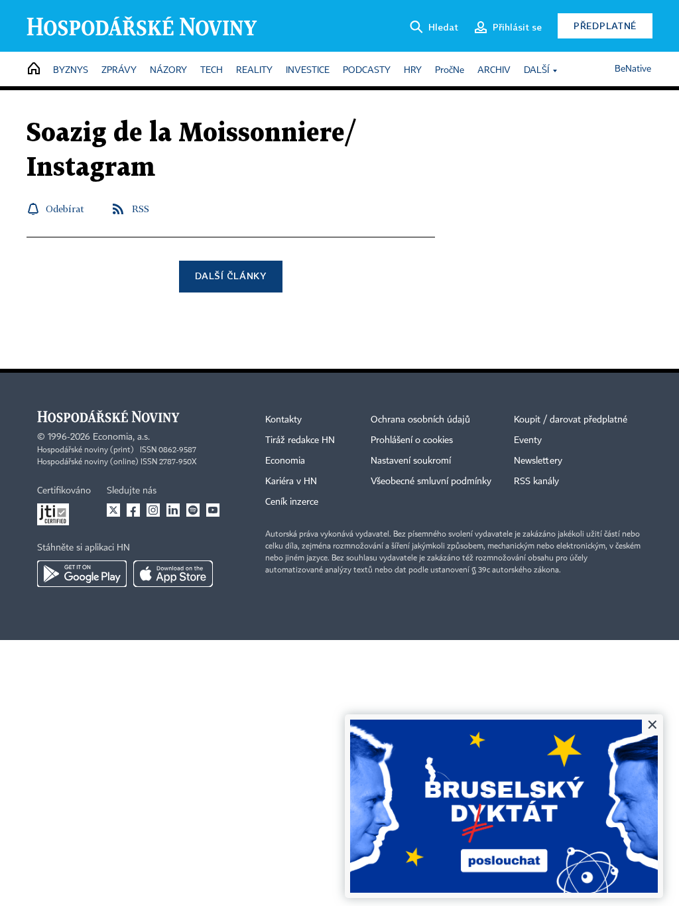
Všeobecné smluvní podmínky (431, 481)
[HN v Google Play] (82, 573)
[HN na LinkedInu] (173, 510)
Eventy (528, 440)
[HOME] (34, 69)
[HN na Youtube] (212, 510)
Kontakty (283, 419)
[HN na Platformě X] (113, 510)
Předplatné (605, 25)
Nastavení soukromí (411, 461)
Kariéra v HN (291, 481)
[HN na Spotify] (193, 510)
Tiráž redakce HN (300, 440)
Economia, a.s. (121, 437)
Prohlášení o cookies (412, 440)
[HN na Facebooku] (133, 510)
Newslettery (538, 461)
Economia (285, 461)
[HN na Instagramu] (153, 510)
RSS (140, 208)
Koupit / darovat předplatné (570, 419)
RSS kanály (536, 481)
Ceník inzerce (291, 502)
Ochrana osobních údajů (420, 419)
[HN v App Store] (173, 573)
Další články (230, 275)
